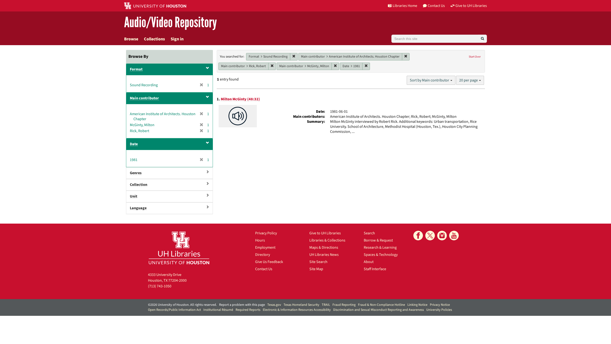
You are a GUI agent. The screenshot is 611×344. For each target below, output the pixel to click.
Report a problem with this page (242, 304)
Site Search (318, 261)
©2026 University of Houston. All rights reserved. (182, 304)
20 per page (469, 80)
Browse (131, 39)
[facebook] (418, 235)
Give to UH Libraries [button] (471, 5)
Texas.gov (274, 304)
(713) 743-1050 (159, 286)
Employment (265, 247)
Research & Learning (380, 247)
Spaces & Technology (381, 254)
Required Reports (248, 309)
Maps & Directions (323, 247)
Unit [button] (133, 196)
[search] (482, 39)
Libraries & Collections (327, 240)
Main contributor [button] (144, 98)
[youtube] (454, 235)
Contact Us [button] (436, 5)
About (369, 261)
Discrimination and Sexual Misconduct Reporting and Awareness (378, 309)
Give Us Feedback (269, 261)
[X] (430, 235)
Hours (260, 240)
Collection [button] (138, 184)
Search (369, 233)
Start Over (475, 57)
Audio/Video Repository (170, 22)
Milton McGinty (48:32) (240, 99)
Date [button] (134, 144)
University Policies (439, 309)
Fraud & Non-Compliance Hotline (381, 304)
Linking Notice (417, 304)
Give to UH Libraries (325, 233)
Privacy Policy (266, 233)
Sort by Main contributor (430, 80)
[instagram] (442, 235)
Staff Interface (375, 269)
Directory (262, 254)
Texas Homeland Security (301, 304)
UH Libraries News (324, 254)
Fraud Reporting (344, 304)
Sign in (177, 39)
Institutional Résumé (218, 309)
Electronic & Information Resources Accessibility (297, 309)
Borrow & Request (378, 240)
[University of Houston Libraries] (179, 248)
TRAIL (326, 304)
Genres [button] (136, 173)
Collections (154, 39)
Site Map (316, 269)
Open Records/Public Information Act (174, 309)
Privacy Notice (440, 304)
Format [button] (136, 69)
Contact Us (263, 269)
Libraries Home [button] (405, 5)
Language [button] (138, 208)
